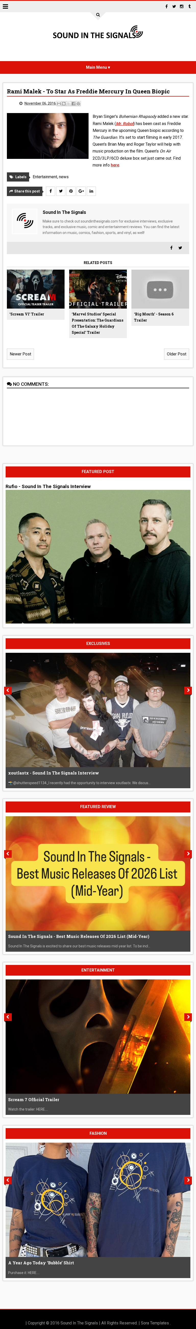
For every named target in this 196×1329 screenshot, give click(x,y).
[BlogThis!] (63, 103)
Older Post (176, 354)
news (64, 176)
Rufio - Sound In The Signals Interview (48, 486)
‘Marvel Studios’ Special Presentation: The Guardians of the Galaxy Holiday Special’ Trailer (97, 323)
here (115, 165)
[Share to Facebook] (73, 103)
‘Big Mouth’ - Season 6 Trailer (154, 317)
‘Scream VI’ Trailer (26, 314)
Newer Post (20, 354)
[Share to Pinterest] (78, 103)
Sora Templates (155, 1323)
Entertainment (45, 176)
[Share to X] (68, 103)
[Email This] (59, 103)
